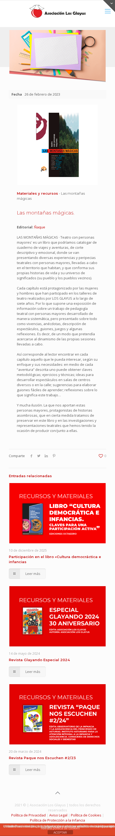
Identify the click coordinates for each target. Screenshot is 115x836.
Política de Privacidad (28, 815)
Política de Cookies (86, 815)
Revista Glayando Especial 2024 (39, 660)
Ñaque (39, 227)
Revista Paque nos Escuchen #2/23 (42, 758)
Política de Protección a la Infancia (57, 820)
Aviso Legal (58, 815)
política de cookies (66, 828)
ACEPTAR (60, 832)
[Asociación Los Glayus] (57, 11)
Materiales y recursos (37, 193)
